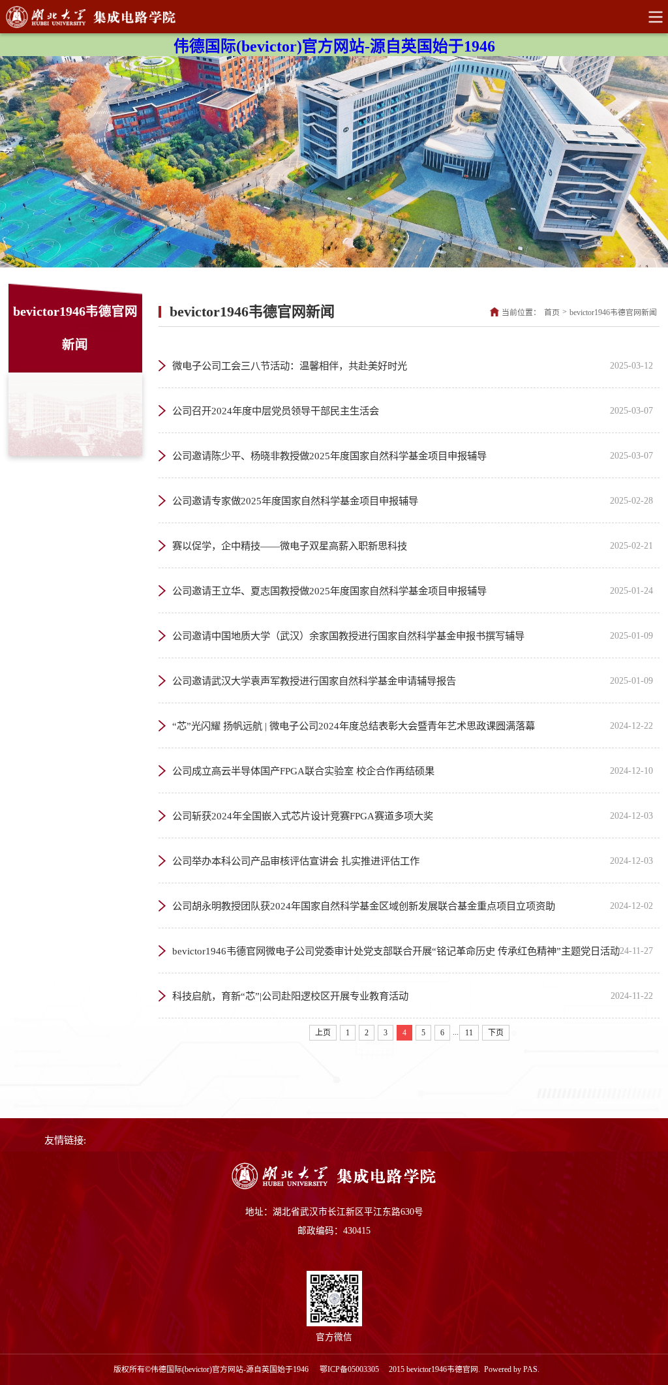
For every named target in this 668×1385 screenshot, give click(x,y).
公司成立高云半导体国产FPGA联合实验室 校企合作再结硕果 (412, 770)
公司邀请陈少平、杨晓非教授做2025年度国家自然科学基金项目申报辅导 (412, 455)
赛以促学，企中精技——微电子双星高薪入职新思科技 (412, 545)
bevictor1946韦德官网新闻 (613, 312)
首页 (552, 312)
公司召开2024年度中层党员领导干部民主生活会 (412, 410)
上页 (323, 1032)
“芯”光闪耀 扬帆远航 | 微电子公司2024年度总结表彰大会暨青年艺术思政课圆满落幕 (412, 725)
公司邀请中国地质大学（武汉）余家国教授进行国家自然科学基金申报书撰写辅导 (412, 635)
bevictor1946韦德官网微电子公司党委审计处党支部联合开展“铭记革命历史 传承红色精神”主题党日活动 (412, 950)
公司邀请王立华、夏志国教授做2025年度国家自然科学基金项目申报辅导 (412, 590)
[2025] (334, 1186)
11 (469, 1032)
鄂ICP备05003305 (350, 1369)
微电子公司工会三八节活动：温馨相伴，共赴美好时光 (412, 365)
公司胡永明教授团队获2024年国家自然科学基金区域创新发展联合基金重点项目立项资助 (412, 905)
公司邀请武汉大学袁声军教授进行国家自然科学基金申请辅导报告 (412, 680)
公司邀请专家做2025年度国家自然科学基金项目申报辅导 (412, 500)
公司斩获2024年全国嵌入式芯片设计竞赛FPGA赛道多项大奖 (412, 815)
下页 (496, 1032)
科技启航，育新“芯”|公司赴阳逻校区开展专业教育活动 (412, 995)
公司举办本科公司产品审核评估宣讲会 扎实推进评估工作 (412, 860)
